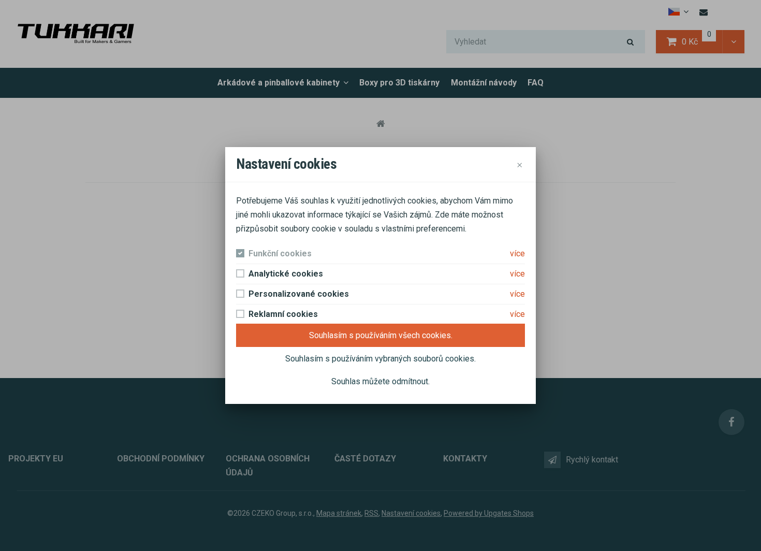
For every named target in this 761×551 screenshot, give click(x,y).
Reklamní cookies (283, 314)
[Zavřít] (519, 164)
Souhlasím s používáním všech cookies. (380, 335)
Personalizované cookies (298, 294)
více (517, 253)
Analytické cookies (285, 274)
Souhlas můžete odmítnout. (380, 381)
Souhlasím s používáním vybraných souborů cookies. (380, 359)
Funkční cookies (280, 253)
